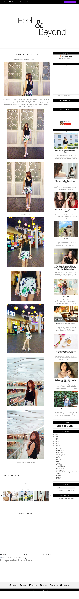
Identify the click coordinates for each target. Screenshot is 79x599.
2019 (56, 440)
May (57, 461)
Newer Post (4, 555)
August (58, 456)
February (59, 475)
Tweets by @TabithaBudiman (66, 498)
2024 (56, 436)
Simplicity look (60, 468)
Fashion (25, 483)
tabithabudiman (66, 56)
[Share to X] (4, 476)
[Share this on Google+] (8, 476)
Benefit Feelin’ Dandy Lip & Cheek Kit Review (66, 472)
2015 (56, 447)
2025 (56, 434)
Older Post (46, 555)
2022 (56, 438)
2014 (56, 479)
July (57, 458)
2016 (56, 445)
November (59, 450)
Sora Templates (37, 590)
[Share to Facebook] (18, 476)
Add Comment (34, 59)
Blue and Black (60, 470)
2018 (56, 441)
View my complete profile (66, 58)
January (58, 477)
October (58, 452)
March (58, 465)
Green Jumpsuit (60, 466)
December (59, 449)
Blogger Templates (46, 590)
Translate (71, 490)
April (57, 463)
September (59, 454)
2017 (56, 443)
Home (25, 555)
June (57, 459)
